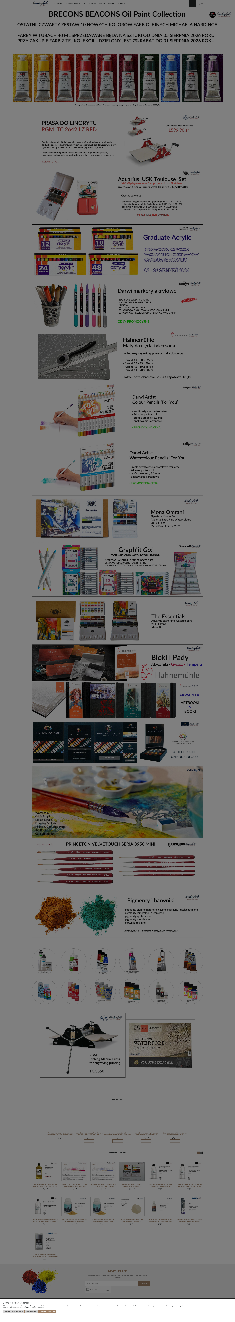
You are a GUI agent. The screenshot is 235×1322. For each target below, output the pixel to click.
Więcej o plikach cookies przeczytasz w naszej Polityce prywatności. (23, 1307)
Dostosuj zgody (31, 1311)
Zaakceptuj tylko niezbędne (13, 1311)
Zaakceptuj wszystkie (47, 1311)
